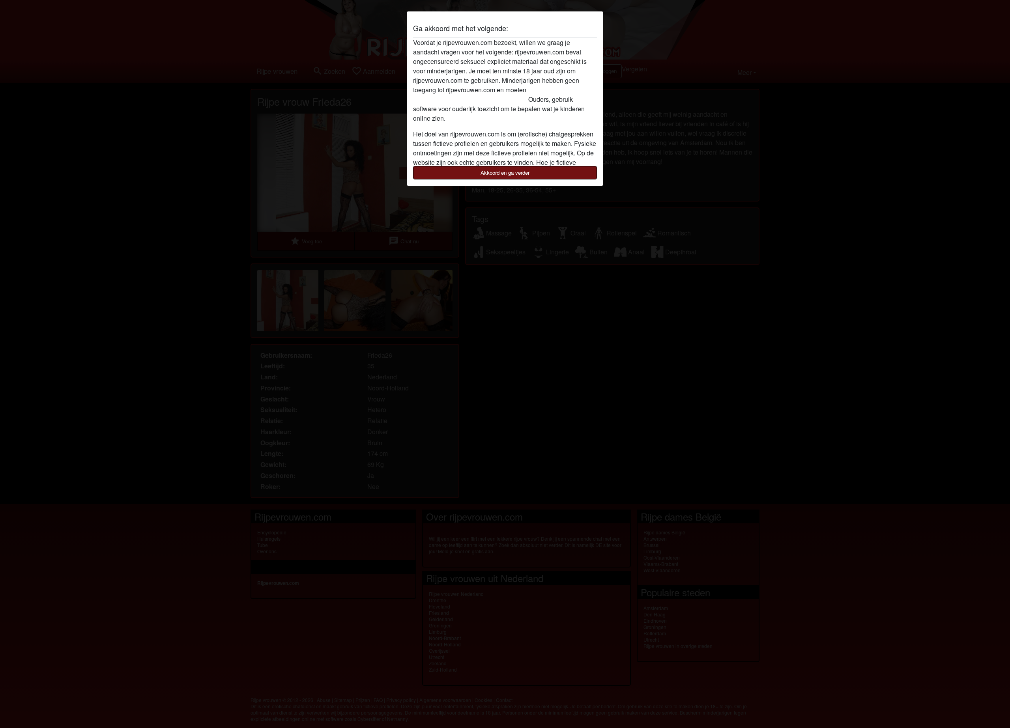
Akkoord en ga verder (505, 172)
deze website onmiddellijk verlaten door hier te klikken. (489, 94)
